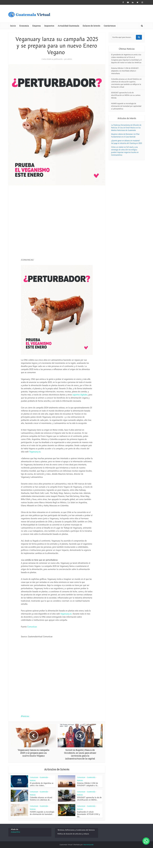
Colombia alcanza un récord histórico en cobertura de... (41, 798)
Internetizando (88, 845)
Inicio (13, 25)
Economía (24, 25)
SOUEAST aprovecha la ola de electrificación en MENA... (89, 798)
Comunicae (32, 626)
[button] (146, 841)
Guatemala (44, 777)
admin (69, 59)
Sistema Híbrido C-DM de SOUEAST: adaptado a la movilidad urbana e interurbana (125, 71)
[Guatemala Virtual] (29, 15)
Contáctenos (110, 25)
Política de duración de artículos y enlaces (73, 834)
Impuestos (49, 25)
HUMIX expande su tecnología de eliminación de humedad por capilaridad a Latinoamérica (126, 106)
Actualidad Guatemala (68, 25)
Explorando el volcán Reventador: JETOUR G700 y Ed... (88, 814)
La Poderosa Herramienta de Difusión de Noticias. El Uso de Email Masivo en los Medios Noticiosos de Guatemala (126, 127)
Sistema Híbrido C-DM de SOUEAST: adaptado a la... (87, 784)
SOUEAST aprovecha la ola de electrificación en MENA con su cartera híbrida (125, 95)
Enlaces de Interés (91, 25)
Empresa (36, 25)
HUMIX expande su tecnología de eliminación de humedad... (42, 813)
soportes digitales (79, 394)
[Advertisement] (57, 207)
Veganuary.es (34, 451)
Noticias (25, 716)
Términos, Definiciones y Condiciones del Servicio (76, 830)
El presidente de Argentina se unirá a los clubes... (41, 784)
